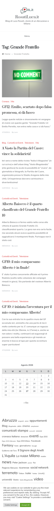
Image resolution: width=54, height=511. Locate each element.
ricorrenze (24, 467)
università (7, 479)
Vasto (16, 479)
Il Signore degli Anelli (31, 450)
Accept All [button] (25, 505)
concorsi (39, 431)
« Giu (26, 402)
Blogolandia (12, 426)
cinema (26, 426)
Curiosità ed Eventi (15, 143)
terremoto (10, 472)
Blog (4, 143)
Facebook (35, 441)
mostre (43, 456)
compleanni (35, 426)
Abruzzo (9, 420)
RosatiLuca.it (27, 17)
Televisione (29, 143)
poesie (30, 463)
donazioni (24, 437)
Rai (34, 463)
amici (27, 421)
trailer (28, 473)
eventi (34, 436)
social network (39, 467)
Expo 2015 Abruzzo (9, 441)
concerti (32, 431)
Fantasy (7, 445)
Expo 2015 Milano (23, 441)
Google (34, 446)
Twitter (34, 473)
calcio (19, 426)
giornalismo (25, 445)
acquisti (21, 421)
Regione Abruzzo (10, 468)
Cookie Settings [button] (11, 505)
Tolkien (21, 473)
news (6, 462)
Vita (12, 101)
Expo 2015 (43, 437)
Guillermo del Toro (9, 450)
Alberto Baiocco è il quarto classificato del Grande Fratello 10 (25, 210)
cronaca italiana (11, 436)
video (38, 479)
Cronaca (5, 101)
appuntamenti (38, 420)
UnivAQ (41, 473)
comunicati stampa (15, 430)
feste (16, 446)
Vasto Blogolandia (26, 480)
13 (27, 383)
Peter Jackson (19, 462)
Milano (34, 455)
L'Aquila (8, 455)
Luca (16, 132)
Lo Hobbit (22, 456)
